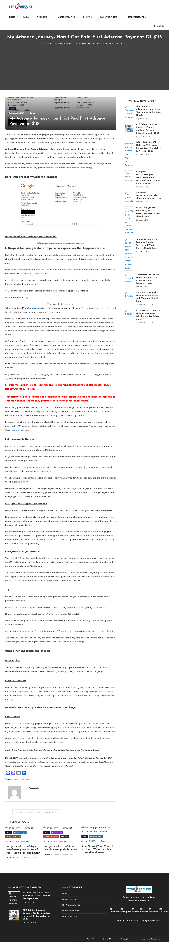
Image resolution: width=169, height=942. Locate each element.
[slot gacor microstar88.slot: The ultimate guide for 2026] (129, 197)
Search (157, 26)
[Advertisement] (84, 66)
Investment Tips (108, 17)
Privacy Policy (126, 939)
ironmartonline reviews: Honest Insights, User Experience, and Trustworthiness (147, 279)
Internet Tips (57, 833)
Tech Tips (42, 17)
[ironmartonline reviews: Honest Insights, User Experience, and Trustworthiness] (129, 278)
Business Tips (19, 833)
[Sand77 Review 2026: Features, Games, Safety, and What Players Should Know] (129, 254)
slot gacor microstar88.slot (62, 854)
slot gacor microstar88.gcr (24, 857)
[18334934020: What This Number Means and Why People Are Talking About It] (129, 313)
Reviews (87, 17)
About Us (15, 430)
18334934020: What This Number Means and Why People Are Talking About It (148, 314)
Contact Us (107, 939)
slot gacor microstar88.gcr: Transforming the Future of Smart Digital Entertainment (22, 849)
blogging (26, 779)
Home (12, 17)
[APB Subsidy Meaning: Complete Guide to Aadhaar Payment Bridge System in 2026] (129, 128)
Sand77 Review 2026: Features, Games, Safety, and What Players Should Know (146, 243)
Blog (26, 17)
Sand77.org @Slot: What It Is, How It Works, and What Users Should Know (97, 849)
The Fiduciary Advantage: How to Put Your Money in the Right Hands (148, 111)
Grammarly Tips (66, 17)
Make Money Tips (137, 17)
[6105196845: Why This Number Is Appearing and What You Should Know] (129, 295)
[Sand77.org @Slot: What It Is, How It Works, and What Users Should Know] (129, 220)
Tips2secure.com (32, 308)
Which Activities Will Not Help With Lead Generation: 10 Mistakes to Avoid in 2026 (148, 146)
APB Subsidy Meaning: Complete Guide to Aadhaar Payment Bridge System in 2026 (147, 128)
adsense (17, 779)
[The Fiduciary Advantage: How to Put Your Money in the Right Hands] (129, 112)
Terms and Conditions (150, 939)
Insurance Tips (72, 910)
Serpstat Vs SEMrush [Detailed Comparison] (36, 812)
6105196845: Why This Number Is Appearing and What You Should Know (147, 296)
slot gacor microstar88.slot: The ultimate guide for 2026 (148, 195)
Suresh (33, 113)
